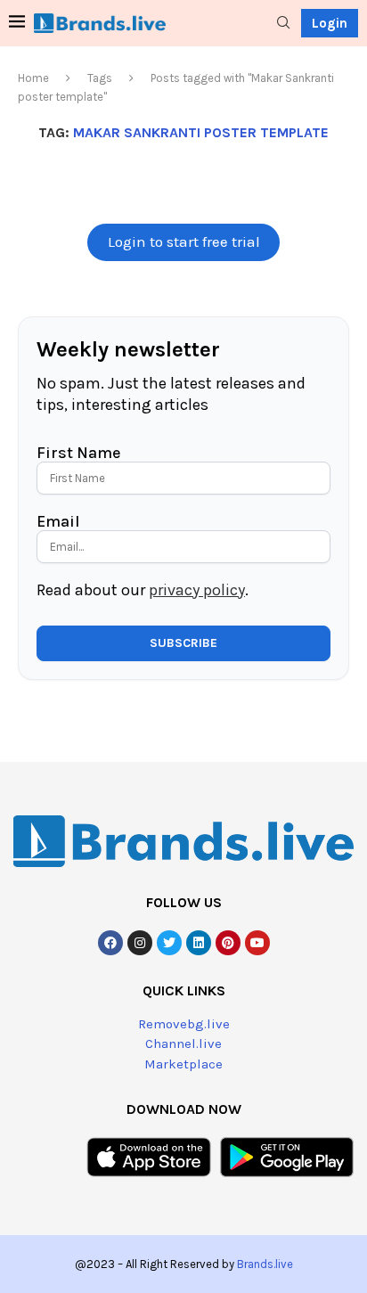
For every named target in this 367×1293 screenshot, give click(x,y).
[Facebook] (110, 942)
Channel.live (183, 1043)
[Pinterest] (228, 942)
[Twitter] (169, 942)
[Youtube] (257, 942)
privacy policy (197, 590)
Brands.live (265, 1264)
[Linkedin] (198, 942)
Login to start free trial (184, 241)
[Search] (283, 23)
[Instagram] (139, 942)
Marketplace (183, 1064)
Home (33, 78)
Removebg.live (184, 1024)
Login (329, 23)
